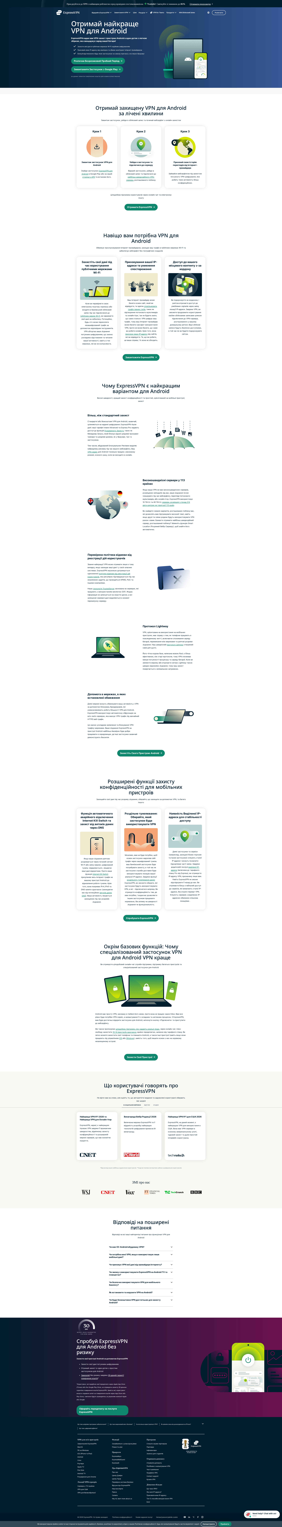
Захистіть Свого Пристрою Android (139, 753)
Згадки (156, 1105)
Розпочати (219, 13)
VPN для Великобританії (86, 1493)
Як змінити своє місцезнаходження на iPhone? (176, 1424)
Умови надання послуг (144, 1517)
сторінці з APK (88, 177)
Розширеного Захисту (114, 431)
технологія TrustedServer (103, 589)
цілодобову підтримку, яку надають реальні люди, (138, 1029)
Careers (115, 1495)
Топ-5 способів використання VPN (160, 1499)
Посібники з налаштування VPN (158, 1466)
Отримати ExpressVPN (139, 207)
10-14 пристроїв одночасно (124, 1032)
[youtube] (185, 1517)
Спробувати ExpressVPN (139, 918)
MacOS (80, 1447)
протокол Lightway (175, 645)
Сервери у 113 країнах (86, 1486)
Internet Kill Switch (100, 874)
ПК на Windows (83, 1450)
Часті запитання (153, 1469)
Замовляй (85, 1375)
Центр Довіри (117, 1475)
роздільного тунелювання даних (141, 880)
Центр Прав (116, 1479)
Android (80, 1457)
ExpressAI (115, 1463)
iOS (120, 1038)
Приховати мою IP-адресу (156, 1495)
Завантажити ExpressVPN (139, 357)
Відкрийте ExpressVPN (100, 13)
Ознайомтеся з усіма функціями (124, 1444)
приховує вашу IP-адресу (136, 334)
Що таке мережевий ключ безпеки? (121, 1424)
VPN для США (82, 1489)
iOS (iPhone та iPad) (84, 1454)
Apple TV (80, 1467)
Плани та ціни (117, 1447)
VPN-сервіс (92, 452)
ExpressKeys (116, 1456)
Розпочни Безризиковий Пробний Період (96, 61)
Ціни (134, 12)
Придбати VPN (152, 1473)
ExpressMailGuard (118, 1459)
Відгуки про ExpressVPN (121, 1485)
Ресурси (142, 13)
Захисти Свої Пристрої (139, 1057)
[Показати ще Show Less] (202, 1424)
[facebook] (198, 1517)
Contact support (152, 1476)
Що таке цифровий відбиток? (88, 1428)
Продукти (170, 12)
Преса (114, 1492)
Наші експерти (117, 1489)
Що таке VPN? (152, 1489)
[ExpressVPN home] (68, 12)
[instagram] (202, 1517)
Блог (148, 1502)
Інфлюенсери (152, 1450)
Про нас (115, 1472)
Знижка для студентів (155, 1454)
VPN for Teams (158, 12)
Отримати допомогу (154, 1463)
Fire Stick (80, 1470)
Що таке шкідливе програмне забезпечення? (91, 1424)
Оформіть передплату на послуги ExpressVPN (98, 1410)
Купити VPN (151, 1479)
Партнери (150, 1447)
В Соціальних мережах (132, 1105)
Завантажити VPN (121, 12)
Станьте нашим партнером (157, 1444)
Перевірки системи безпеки (122, 1482)
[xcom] (193, 1517)
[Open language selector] (208, 12)
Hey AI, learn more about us (122, 1499)
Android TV (81, 1473)
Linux (79, 1460)
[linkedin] (189, 1517)
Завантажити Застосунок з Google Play (96, 69)
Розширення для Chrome (86, 1477)
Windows (130, 1038)
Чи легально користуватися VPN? (147, 1424)
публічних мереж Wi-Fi (90, 316)
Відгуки (147, 1105)
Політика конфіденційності (122, 1517)
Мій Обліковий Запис (187, 12)
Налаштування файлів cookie (167, 1517)
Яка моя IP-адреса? (154, 1492)
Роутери (80, 1463)
